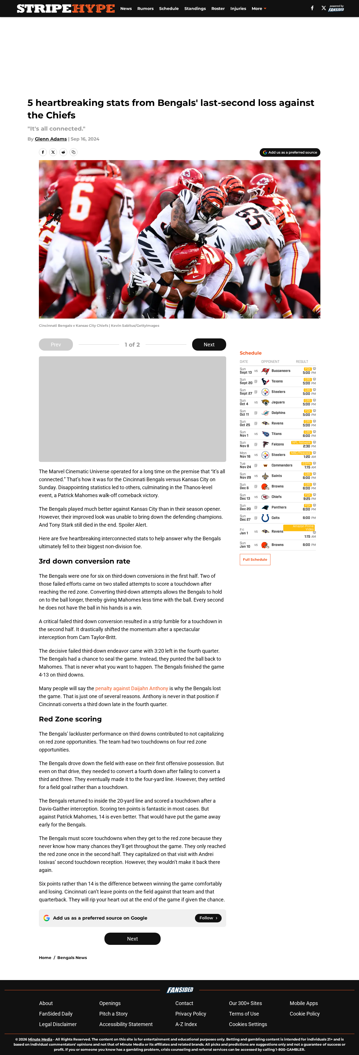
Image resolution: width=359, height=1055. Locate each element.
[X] (324, 8)
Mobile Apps (304, 1003)
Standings (195, 8)
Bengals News (72, 957)
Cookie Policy (305, 1014)
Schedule (169, 8)
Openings (110, 1003)
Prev (56, 345)
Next (209, 345)
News (126, 8)
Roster (218, 8)
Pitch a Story (113, 1014)
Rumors (145, 8)
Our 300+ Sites (245, 1003)
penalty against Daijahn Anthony (131, 688)
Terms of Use (244, 1014)
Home (45, 957)
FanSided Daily (56, 1014)
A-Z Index (186, 1024)
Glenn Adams (51, 139)
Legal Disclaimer (58, 1024)
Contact (184, 1003)
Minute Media (40, 1039)
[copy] (73, 152)
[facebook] (312, 8)
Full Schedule (255, 559)
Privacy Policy (190, 1014)
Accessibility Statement (126, 1024)
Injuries (238, 8)
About (46, 1003)
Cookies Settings (248, 1024)
